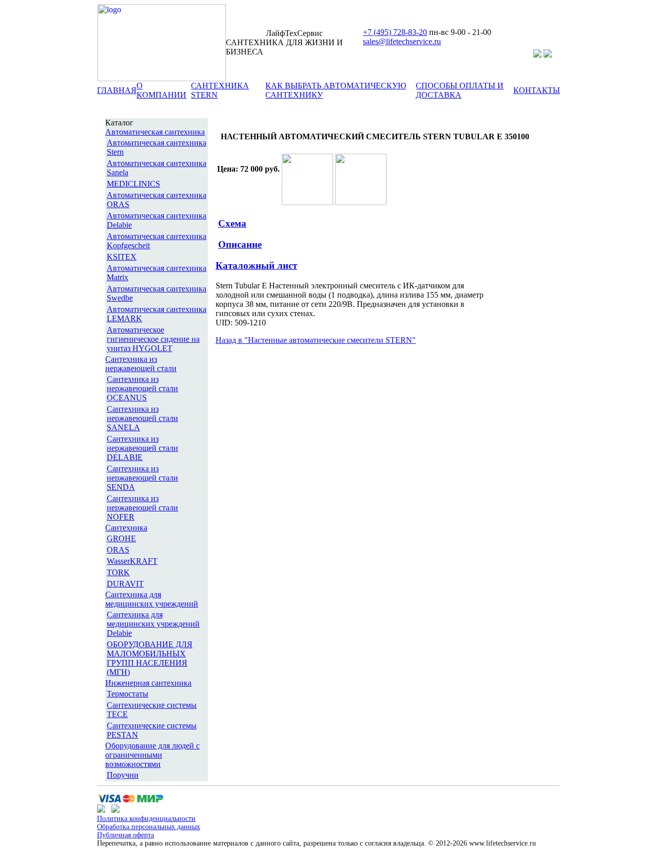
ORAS (118, 549)
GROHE (121, 538)
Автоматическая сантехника (155, 131)
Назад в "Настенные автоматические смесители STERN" (316, 340)
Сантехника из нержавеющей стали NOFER (142, 507)
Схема (232, 223)
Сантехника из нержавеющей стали (141, 364)
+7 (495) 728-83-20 (395, 32)
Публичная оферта (125, 835)
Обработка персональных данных (148, 827)
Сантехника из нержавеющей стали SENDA (142, 477)
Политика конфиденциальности (146, 818)
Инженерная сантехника (148, 683)
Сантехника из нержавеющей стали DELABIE (142, 448)
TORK (118, 572)
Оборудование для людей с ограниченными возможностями (152, 754)
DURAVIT (125, 583)
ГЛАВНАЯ (117, 90)
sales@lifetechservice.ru (402, 41)
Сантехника (126, 527)
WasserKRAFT (132, 561)
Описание (240, 244)
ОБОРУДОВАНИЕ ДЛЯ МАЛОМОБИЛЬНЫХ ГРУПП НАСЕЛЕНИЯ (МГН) (149, 658)
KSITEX (122, 256)
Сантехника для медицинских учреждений (151, 599)
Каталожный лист (256, 265)
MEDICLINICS (133, 183)
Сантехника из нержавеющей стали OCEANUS (142, 388)
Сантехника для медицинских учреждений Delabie (153, 623)
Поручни (123, 775)
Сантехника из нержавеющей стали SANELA (142, 418)
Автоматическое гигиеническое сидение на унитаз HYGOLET (153, 339)
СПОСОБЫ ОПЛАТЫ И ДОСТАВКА (460, 90)
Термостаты (127, 693)
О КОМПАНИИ (161, 90)
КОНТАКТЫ (536, 90)
